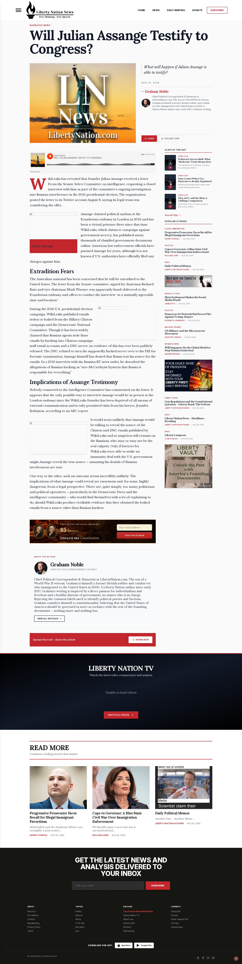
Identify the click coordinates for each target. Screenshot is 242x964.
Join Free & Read (134, 535)
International (128, 931)
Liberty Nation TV (131, 915)
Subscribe (157, 885)
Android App (177, 927)
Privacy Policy (33, 927)
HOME (141, 10)
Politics (78, 911)
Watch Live (128, 919)
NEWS (156, 10)
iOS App (175, 923)
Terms (30, 931)
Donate (174, 915)
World (78, 919)
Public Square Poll (179, 919)
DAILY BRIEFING (176, 10)
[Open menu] (18, 10)
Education (79, 927)
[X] (198, 957)
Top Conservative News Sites (138, 911)
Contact (31, 919)
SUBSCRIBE (217, 10)
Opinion (78, 915)
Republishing (33, 923)
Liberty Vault (129, 923)
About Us (31, 911)
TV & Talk (79, 923)
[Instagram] (213, 957)
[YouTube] (208, 957)
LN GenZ (127, 927)
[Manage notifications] (236, 958)
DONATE (197, 10)
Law (77, 931)
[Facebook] (203, 957)
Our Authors (32, 915)
